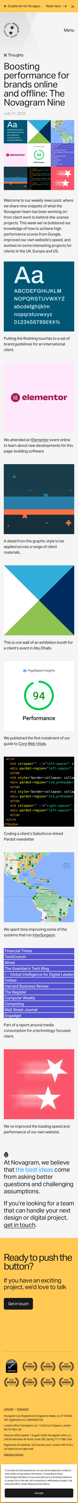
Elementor (40, 439)
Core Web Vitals (32, 743)
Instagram (23, 1409)
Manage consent (13, 1454)
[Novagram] (11, 30)
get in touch (19, 1225)
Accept (39, 1493)
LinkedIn (9, 1409)
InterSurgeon (44, 935)
